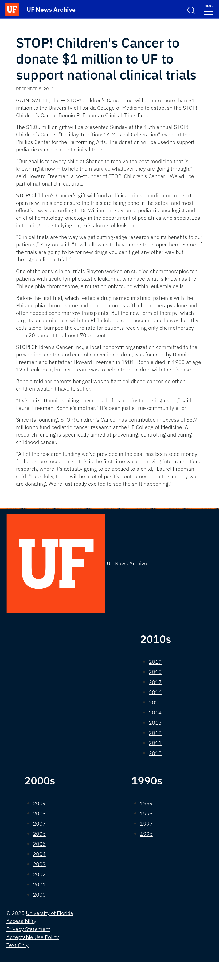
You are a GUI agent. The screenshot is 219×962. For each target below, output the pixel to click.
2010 (155, 753)
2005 (39, 843)
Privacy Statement (28, 929)
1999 (146, 803)
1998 (146, 813)
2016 (155, 692)
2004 (39, 854)
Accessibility (21, 921)
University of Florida (49, 913)
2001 (39, 884)
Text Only (17, 945)
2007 (39, 823)
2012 (155, 732)
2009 (39, 803)
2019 (155, 661)
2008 (39, 813)
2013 (155, 722)
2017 (155, 682)
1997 (146, 823)
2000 (39, 894)
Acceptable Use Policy (32, 937)
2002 (39, 874)
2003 (39, 864)
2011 (155, 743)
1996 (146, 833)
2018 (155, 672)
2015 (155, 702)
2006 (39, 833)
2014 (155, 712)
